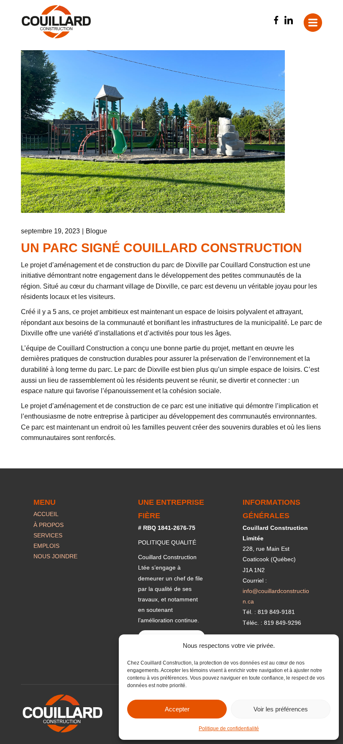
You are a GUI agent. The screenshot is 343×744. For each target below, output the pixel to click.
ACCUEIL (46, 514)
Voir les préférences (280, 709)
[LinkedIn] (288, 20)
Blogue (96, 231)
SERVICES (47, 535)
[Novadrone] (56, 21)
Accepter (177, 709)
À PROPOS (48, 525)
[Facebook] (276, 20)
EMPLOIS (46, 545)
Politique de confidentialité (229, 728)
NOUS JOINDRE (55, 556)
